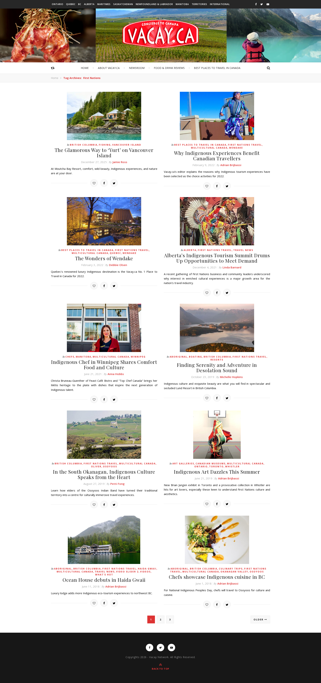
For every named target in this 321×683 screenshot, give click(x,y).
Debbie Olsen (118, 265)
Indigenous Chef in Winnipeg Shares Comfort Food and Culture (104, 365)
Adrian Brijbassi (230, 165)
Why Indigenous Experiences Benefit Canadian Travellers (217, 156)
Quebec (70, 4)
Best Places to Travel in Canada (217, 68)
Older (259, 619)
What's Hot (104, 574)
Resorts (216, 359)
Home (85, 68)
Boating (195, 356)
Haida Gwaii (147, 568)
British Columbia (83, 144)
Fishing (105, 144)
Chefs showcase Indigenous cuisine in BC (217, 577)
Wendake (236, 147)
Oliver (96, 466)
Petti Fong (117, 484)
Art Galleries (183, 463)
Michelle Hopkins (231, 377)
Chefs (69, 356)
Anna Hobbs (116, 374)
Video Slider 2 (127, 571)
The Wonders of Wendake (104, 258)
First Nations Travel (245, 144)
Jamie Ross (120, 162)
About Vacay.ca (109, 68)
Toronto (216, 466)
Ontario (57, 4)
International (220, 4)
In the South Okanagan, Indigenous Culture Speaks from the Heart (104, 474)
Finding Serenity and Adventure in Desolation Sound (217, 368)
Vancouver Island (126, 144)
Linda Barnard (232, 267)
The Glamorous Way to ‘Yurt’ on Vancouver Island (104, 153)
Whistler (232, 466)
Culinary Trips (231, 568)
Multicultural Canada (209, 147)
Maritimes (104, 4)
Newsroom (137, 68)
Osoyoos (110, 466)
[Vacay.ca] (160, 34)
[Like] (94, 183)
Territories (199, 4)
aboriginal (178, 356)
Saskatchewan (123, 4)
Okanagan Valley (234, 571)
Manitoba (182, 4)
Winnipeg (138, 356)
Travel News (243, 250)
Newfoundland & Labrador (154, 4)
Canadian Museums (211, 463)
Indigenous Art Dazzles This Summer (217, 471)
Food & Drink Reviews (169, 68)
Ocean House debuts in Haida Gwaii (104, 580)
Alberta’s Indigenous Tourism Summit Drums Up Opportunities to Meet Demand (217, 258)
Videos (145, 571)
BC (79, 4)
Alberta (89, 4)
